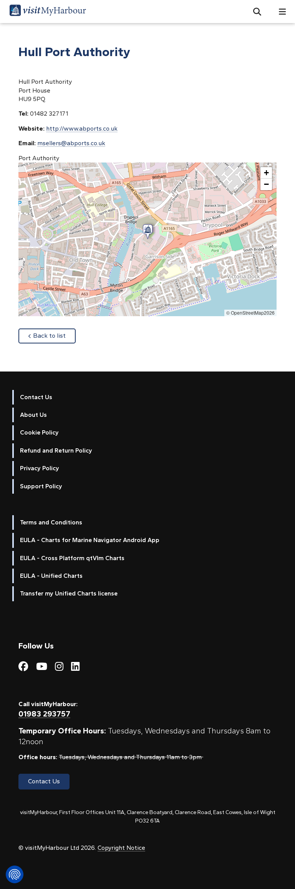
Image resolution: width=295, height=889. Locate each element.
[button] (254, 11)
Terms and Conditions (51, 522)
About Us (33, 414)
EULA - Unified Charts (51, 575)
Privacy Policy (39, 468)
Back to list (54, 335)
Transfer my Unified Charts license (69, 593)
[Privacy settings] (14, 874)
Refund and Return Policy (56, 450)
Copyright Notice (121, 847)
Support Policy (41, 486)
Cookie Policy (39, 432)
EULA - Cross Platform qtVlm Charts (72, 558)
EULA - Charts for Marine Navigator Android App (89, 540)
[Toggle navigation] (279, 12)
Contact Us (36, 397)
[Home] (47, 11)
